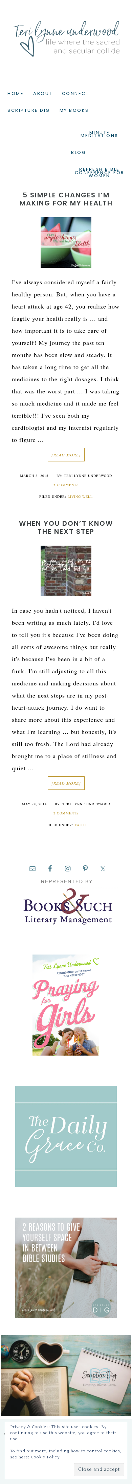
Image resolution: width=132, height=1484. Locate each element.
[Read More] (66, 454)
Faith (80, 824)
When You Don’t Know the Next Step (66, 527)
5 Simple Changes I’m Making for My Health (66, 199)
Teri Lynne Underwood (66, 33)
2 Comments (66, 813)
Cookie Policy (45, 1457)
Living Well (80, 496)
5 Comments (66, 484)
